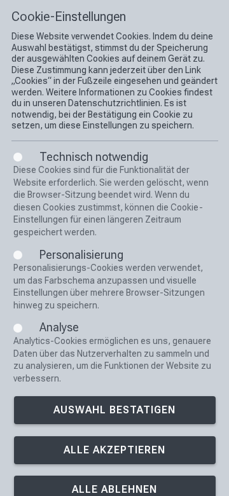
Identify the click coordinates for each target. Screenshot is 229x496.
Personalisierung (81, 254)
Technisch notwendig (93, 156)
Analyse (59, 327)
